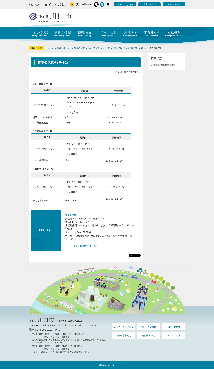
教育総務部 (79, 48)
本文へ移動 (34, 4)
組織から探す (174, 4)
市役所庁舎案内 (123, 335)
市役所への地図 (75, 325)
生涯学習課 (94, 48)
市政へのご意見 (148, 326)
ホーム (50, 48)
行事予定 (132, 48)
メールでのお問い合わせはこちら (81, 246)
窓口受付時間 (148, 335)
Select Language (125, 4)
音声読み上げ (150, 4)
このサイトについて (123, 326)
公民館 (106, 48)
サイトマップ (173, 335)
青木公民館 (119, 48)
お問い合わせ (173, 326)
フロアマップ (89, 325)
